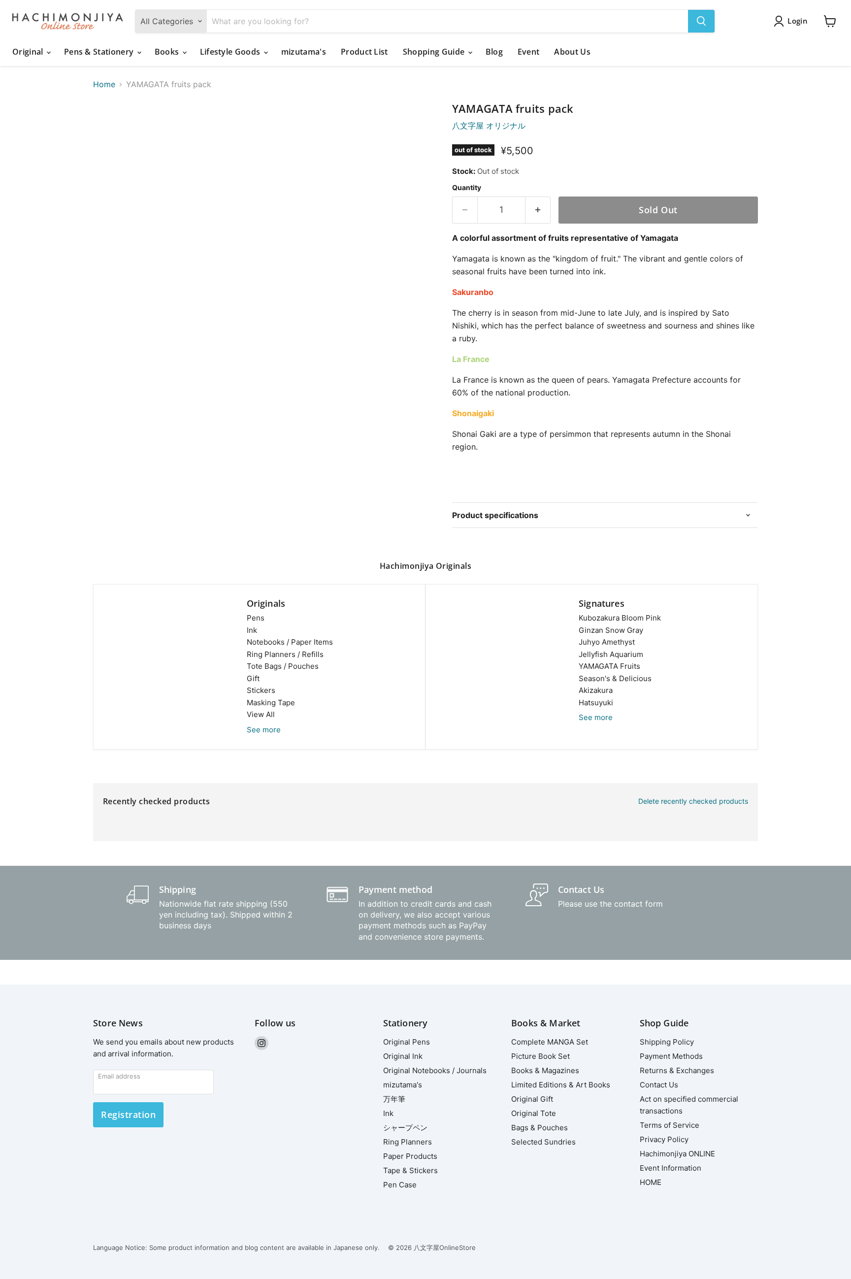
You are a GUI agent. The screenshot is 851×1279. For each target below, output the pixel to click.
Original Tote (533, 1113)
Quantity (466, 188)
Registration (128, 1114)
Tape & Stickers (410, 1170)
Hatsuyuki (596, 702)
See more (264, 729)
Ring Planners (407, 1142)
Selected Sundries (543, 1142)
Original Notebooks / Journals (435, 1070)
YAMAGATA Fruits (609, 666)
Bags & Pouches (539, 1127)
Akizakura (596, 690)
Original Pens (406, 1042)
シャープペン (405, 1127)
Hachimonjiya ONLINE (677, 1153)
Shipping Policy (667, 1042)
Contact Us (659, 1084)
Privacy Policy (664, 1139)
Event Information (670, 1168)
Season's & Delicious (615, 678)
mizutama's (303, 51)
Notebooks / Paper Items (290, 642)
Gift (253, 678)
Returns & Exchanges (677, 1070)
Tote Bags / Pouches (283, 666)
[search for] (701, 21)
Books (168, 51)
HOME (650, 1182)
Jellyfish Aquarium (611, 654)
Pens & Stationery (100, 51)
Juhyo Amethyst (607, 642)
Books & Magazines (545, 1070)
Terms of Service (669, 1125)
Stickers (261, 690)
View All (261, 714)
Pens (255, 618)
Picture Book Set (540, 1056)
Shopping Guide (435, 51)
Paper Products (410, 1156)
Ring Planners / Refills (285, 654)
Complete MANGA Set (549, 1042)
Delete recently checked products (693, 801)
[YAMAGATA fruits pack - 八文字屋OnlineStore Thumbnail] (111, 130)
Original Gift (532, 1099)
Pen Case (400, 1184)
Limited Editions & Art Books (560, 1084)
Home (104, 84)
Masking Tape (271, 702)
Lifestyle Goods (231, 51)
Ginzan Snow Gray (611, 630)
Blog (494, 51)
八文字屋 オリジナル (488, 126)
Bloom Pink (620, 618)
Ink (252, 630)
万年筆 (394, 1099)
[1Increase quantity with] (538, 210)
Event (529, 51)
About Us (572, 51)
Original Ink (403, 1056)
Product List (364, 51)
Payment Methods (671, 1056)
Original (28, 51)
